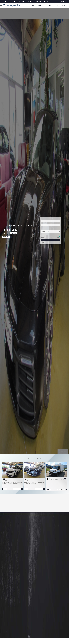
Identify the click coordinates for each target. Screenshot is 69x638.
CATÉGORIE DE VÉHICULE (45, 229)
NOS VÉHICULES (40, 5)
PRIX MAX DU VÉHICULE (44, 234)
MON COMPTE (64, 1)
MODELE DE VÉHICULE (44, 223)
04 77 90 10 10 (5, 1)
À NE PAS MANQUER (50, 5)
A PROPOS (58, 5)
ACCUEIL (34, 5)
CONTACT (64, 5)
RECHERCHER (53, 239)
